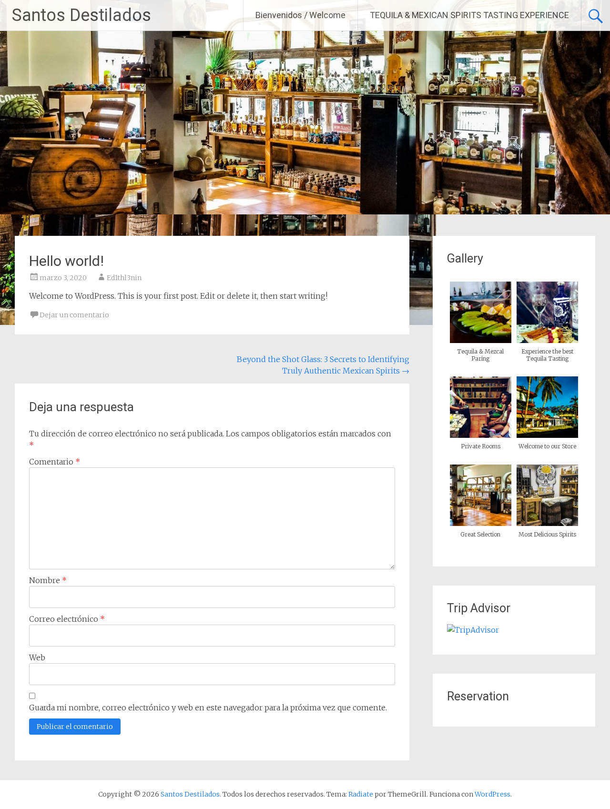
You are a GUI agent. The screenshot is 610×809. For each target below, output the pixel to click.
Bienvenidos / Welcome (300, 15)
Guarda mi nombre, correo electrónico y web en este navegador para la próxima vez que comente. (208, 707)
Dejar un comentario (74, 315)
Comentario (54, 461)
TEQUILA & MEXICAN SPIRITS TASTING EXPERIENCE (469, 15)
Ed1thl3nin (124, 277)
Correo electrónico (67, 619)
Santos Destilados (81, 15)
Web (37, 657)
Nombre (48, 580)
